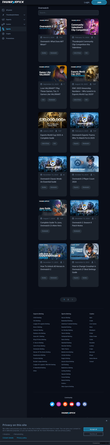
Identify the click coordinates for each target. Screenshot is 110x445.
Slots (91, 327)
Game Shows (93, 358)
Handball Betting (66, 343)
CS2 (86, 53)
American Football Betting (69, 324)
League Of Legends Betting (41, 324)
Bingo (91, 355)
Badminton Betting (67, 368)
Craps (91, 349)
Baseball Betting (66, 327)
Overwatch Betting (38, 349)
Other (35, 371)
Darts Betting (65, 339)
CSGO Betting (37, 317)
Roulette (92, 343)
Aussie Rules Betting (67, 361)
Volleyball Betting (66, 336)
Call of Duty (77, 53)
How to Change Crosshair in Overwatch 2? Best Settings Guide (84, 269)
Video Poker (93, 336)
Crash (91, 321)
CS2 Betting (36, 321)
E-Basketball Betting (39, 368)
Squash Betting (66, 374)
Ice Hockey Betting (67, 330)
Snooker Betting (66, 346)
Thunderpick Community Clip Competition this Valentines (82, 44)
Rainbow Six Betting (39, 333)
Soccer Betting (65, 317)
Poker (91, 333)
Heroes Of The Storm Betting (41, 352)
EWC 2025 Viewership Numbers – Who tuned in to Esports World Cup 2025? (84, 91)
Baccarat (92, 352)
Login (86, 2)
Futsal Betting (65, 377)
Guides (44, 53)
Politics (63, 383)
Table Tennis (65, 349)
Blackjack (92, 330)
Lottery (91, 346)
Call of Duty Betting (39, 346)
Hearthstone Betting (39, 355)
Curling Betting (66, 371)
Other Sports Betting (67, 386)
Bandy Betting (65, 380)
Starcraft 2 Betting (38, 336)
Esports (76, 143)
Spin (90, 317)
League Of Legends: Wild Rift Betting (44, 364)
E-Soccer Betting (38, 343)
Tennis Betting (65, 333)
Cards (91, 339)
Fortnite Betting (38, 358)
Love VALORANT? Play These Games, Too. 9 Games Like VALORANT (50, 91)
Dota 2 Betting (37, 327)
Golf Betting (65, 364)
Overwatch (53, 53)
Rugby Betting (65, 358)
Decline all (93, 434)
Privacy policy (22, 438)
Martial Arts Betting (67, 352)
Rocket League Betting (40, 361)
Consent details (8, 438)
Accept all (93, 429)
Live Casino (92, 324)
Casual (91, 361)
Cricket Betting (65, 355)
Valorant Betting (38, 330)
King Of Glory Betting (39, 339)
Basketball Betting (66, 321)
